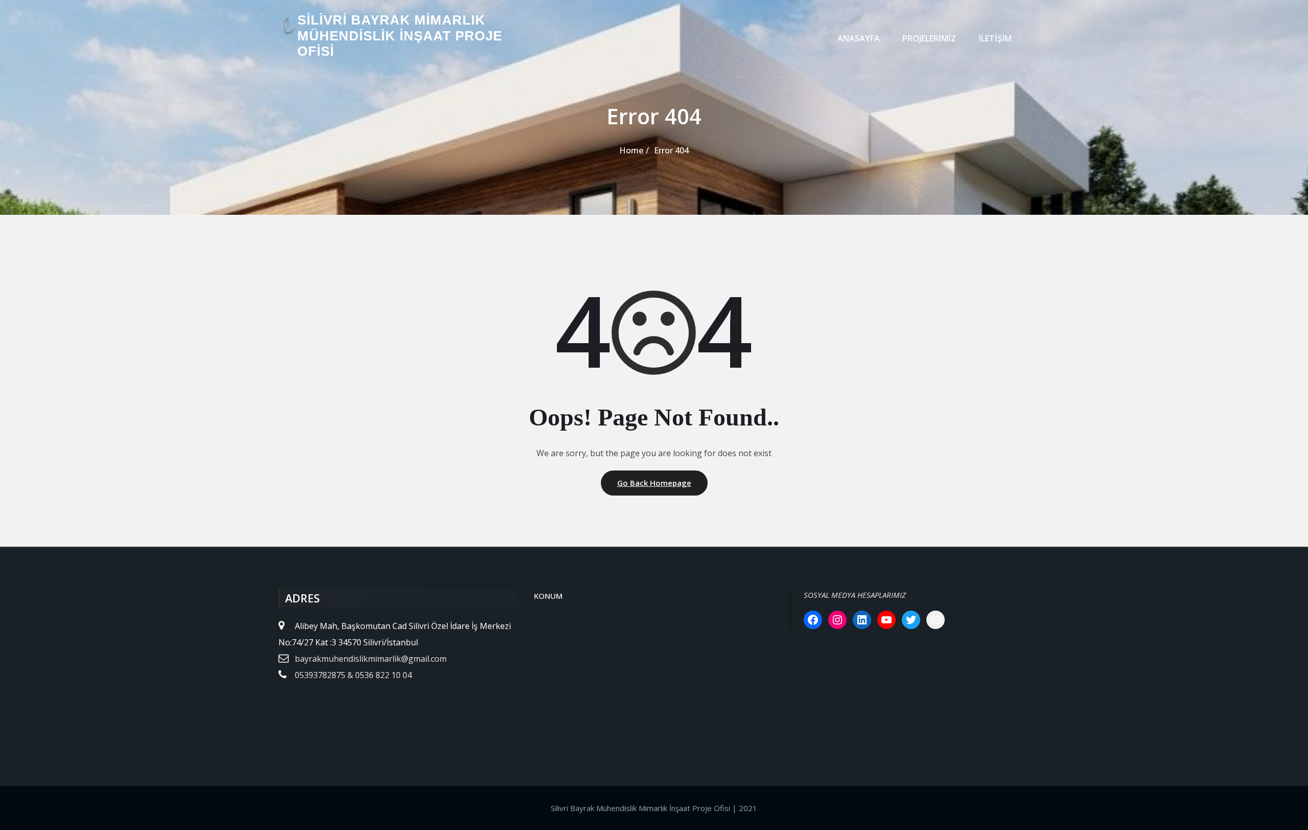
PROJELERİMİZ (929, 38)
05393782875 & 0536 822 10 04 (353, 675)
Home (631, 150)
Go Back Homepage (654, 483)
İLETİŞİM (995, 38)
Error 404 (671, 150)
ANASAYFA (858, 38)
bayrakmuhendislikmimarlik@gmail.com (371, 658)
